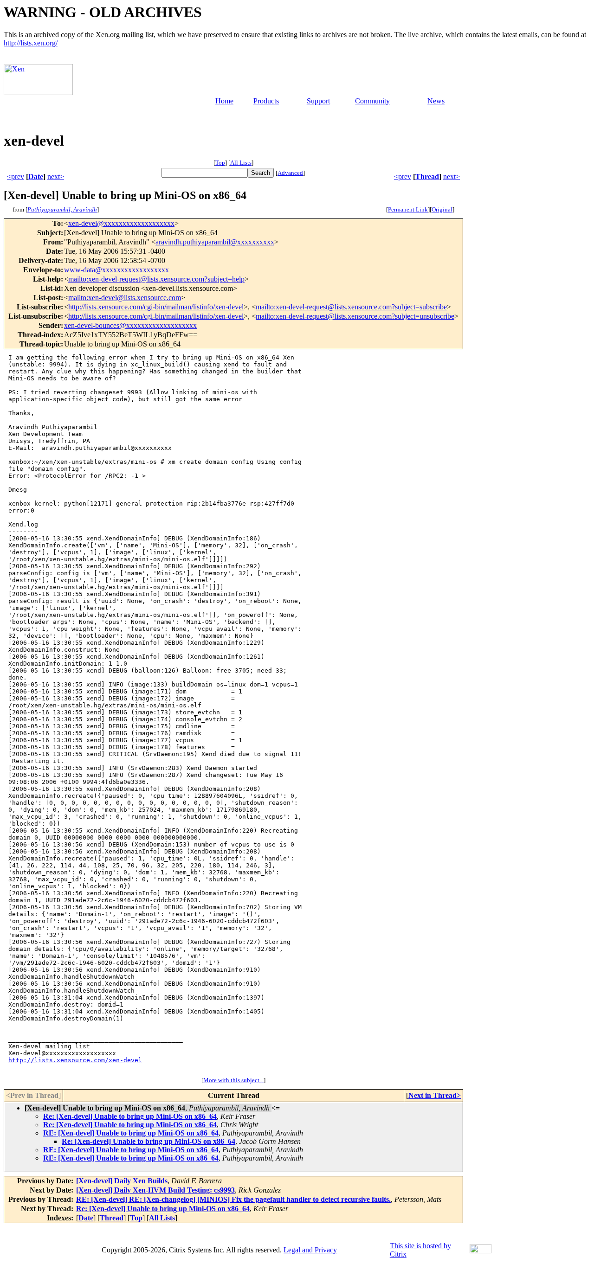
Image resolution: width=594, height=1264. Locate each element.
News (436, 101)
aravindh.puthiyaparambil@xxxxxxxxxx (214, 242)
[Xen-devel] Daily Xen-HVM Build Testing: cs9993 (155, 1190)
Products (266, 101)
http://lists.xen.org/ (31, 43)
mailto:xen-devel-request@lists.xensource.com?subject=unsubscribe (355, 316)
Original (442, 209)
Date (35, 176)
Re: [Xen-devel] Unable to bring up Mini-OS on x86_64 (130, 1116)
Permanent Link (408, 209)
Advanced (290, 172)
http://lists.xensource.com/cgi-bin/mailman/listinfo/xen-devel (156, 307)
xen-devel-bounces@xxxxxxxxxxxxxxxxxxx (130, 325)
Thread (427, 176)
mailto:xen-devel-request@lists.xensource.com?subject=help (156, 279)
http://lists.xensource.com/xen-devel (75, 1060)
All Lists (241, 162)
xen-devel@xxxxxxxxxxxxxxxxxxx (121, 223)
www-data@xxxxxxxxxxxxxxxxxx (116, 270)
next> (55, 176)
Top (220, 162)
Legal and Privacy (310, 1250)
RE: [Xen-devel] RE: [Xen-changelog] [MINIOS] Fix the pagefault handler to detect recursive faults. (233, 1199)
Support (318, 101)
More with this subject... (233, 1080)
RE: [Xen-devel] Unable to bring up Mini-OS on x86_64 (131, 1133)
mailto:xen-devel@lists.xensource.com (124, 298)
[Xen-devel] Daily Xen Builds (122, 1181)
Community (372, 101)
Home (224, 101)
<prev (15, 176)
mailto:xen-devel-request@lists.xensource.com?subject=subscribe (351, 307)
